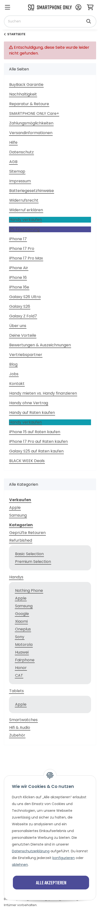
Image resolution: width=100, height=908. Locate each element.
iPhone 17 (18, 239)
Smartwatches (23, 720)
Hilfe (13, 142)
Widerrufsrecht (23, 200)
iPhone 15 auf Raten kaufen (34, 432)
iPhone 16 (18, 277)
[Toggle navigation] (7, 8)
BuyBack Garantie (26, 84)
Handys (16, 577)
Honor (21, 667)
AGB (13, 161)
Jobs (13, 374)
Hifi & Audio (19, 727)
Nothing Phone (29, 590)
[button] (78, 7)
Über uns (17, 325)
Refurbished (20, 540)
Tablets (16, 691)
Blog (13, 364)
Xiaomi (21, 621)
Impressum (20, 181)
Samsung (18, 515)
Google (22, 613)
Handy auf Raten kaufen (32, 412)
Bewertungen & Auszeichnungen (40, 345)
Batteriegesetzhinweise (31, 190)
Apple (15, 507)
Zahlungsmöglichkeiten (31, 123)
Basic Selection (29, 554)
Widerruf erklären (26, 210)
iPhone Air (18, 268)
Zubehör (17, 735)
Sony (19, 637)
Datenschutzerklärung (31, 851)
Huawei (22, 652)
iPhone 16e (19, 287)
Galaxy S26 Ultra (25, 297)
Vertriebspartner (25, 354)
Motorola (24, 644)
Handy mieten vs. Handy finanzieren (43, 393)
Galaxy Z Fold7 (23, 316)
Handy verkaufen (25, 219)
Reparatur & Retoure (29, 104)
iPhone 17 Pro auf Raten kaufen (38, 441)
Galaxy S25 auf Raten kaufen (36, 451)
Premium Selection (33, 561)
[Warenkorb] (90, 7)
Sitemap (17, 171)
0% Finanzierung (24, 229)
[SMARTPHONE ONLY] (50, 7)
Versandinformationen (30, 133)
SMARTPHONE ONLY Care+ (34, 113)
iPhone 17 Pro (21, 248)
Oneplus (23, 629)
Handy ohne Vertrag (28, 403)
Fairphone (24, 660)
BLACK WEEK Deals (27, 461)
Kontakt (17, 383)
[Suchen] (88, 19)
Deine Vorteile (22, 335)
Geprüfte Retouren (27, 532)
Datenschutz (21, 152)
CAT (19, 675)
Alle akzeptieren (51, 882)
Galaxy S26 (19, 306)
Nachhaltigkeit (23, 94)
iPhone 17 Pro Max (26, 258)
